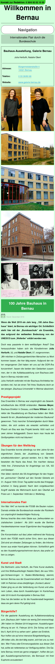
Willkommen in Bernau (27, 12)
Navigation (27, 29)
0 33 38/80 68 (24, 76)
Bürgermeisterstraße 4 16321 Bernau (29, 68)
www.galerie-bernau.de (29, 82)
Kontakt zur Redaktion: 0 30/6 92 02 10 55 (22, 2)
